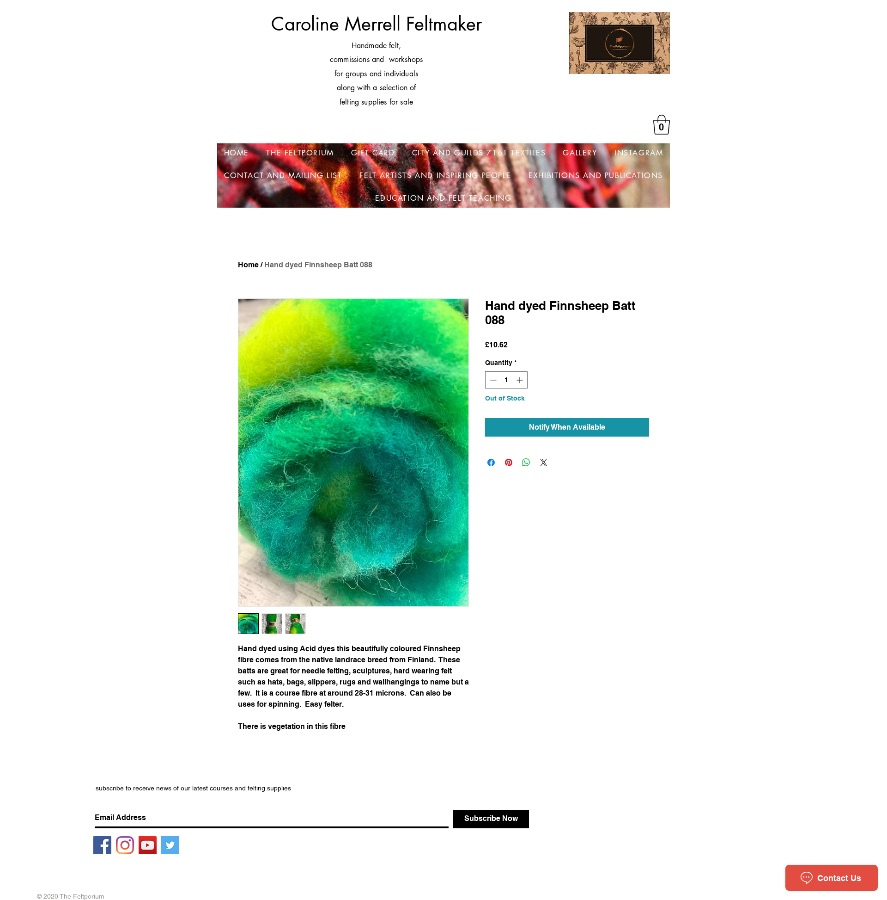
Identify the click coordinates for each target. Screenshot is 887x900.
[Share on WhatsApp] (526, 462)
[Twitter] (170, 845)
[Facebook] (102, 845)
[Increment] (520, 380)
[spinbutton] (506, 380)
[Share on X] (543, 462)
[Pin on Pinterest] (508, 462)
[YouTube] (148, 845)
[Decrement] (492, 380)
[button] (661, 125)
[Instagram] (125, 845)
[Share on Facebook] (491, 462)
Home (248, 264)
